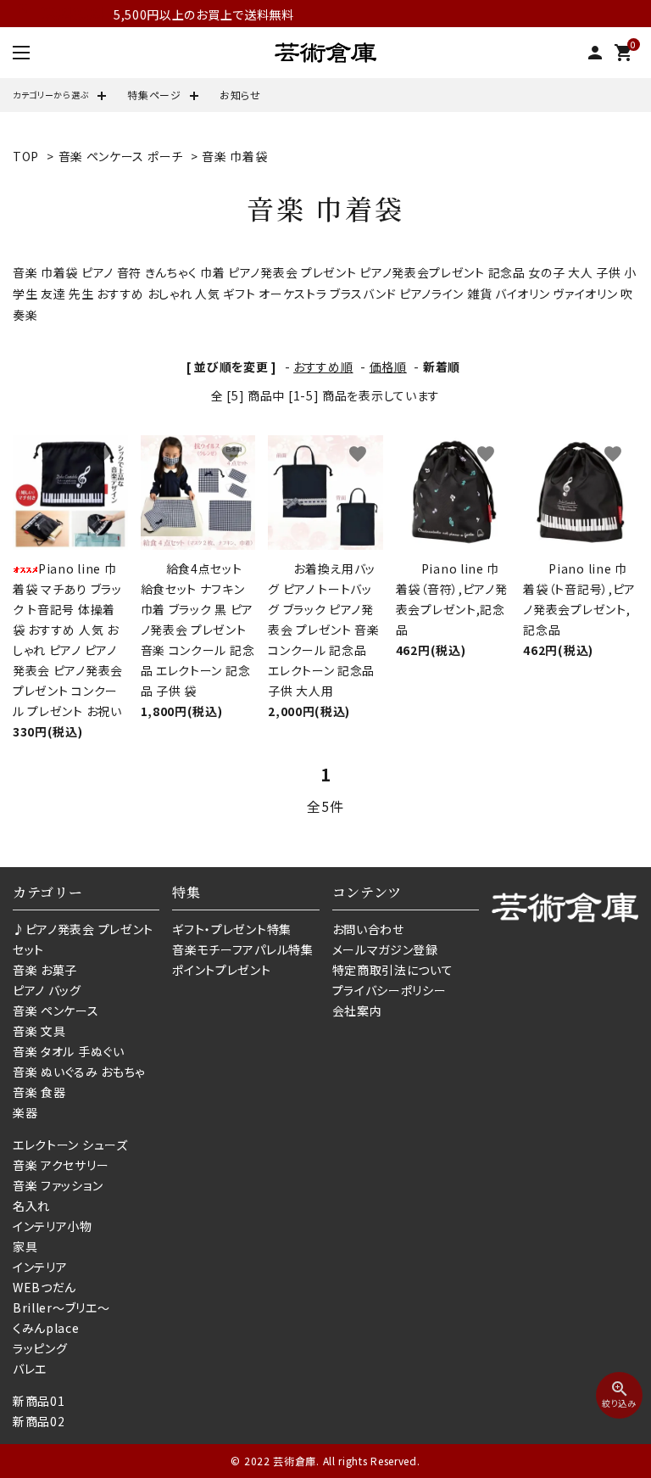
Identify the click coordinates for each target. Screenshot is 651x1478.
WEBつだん (44, 1287)
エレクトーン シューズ (70, 1144)
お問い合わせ (368, 929)
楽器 (25, 1112)
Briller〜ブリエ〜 (61, 1307)
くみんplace (46, 1327)
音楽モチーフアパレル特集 (242, 949)
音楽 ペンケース (56, 1010)
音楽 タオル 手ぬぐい (69, 1051)
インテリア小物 (52, 1226)
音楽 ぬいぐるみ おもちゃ (79, 1071)
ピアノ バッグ (47, 990)
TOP (26, 156)
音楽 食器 (39, 1091)
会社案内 (357, 1010)
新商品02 (39, 1421)
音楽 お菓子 (45, 969)
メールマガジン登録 (385, 949)
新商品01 (39, 1400)
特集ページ (154, 94)
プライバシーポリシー (389, 990)
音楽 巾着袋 (234, 156)
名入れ (31, 1205)
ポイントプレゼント (221, 969)
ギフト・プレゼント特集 (232, 929)
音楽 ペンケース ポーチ (120, 156)
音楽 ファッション (58, 1185)
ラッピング (40, 1348)
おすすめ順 (323, 366)
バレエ (30, 1368)
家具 (25, 1246)
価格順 (388, 366)
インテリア (40, 1266)
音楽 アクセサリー (60, 1164)
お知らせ (240, 94)
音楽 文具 (39, 1030)
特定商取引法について (392, 969)
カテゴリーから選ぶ (51, 94)
